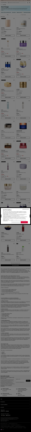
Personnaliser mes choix (16, 222)
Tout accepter (24, 222)
